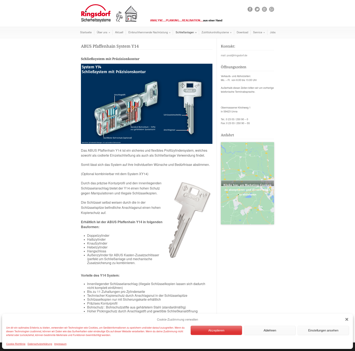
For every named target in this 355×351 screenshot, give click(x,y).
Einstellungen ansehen (323, 330)
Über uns (103, 32)
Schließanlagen (186, 32)
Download (242, 32)
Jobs (273, 32)
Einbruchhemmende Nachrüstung (149, 32)
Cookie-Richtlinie (15, 343)
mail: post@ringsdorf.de (234, 55)
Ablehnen (270, 330)
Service (259, 32)
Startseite (86, 32)
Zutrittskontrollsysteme (217, 32)
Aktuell (119, 32)
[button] (347, 319)
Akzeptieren (216, 330)
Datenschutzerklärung (40, 343)
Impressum (60, 343)
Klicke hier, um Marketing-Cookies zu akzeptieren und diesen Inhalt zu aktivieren (247, 184)
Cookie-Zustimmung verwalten (177, 319)
